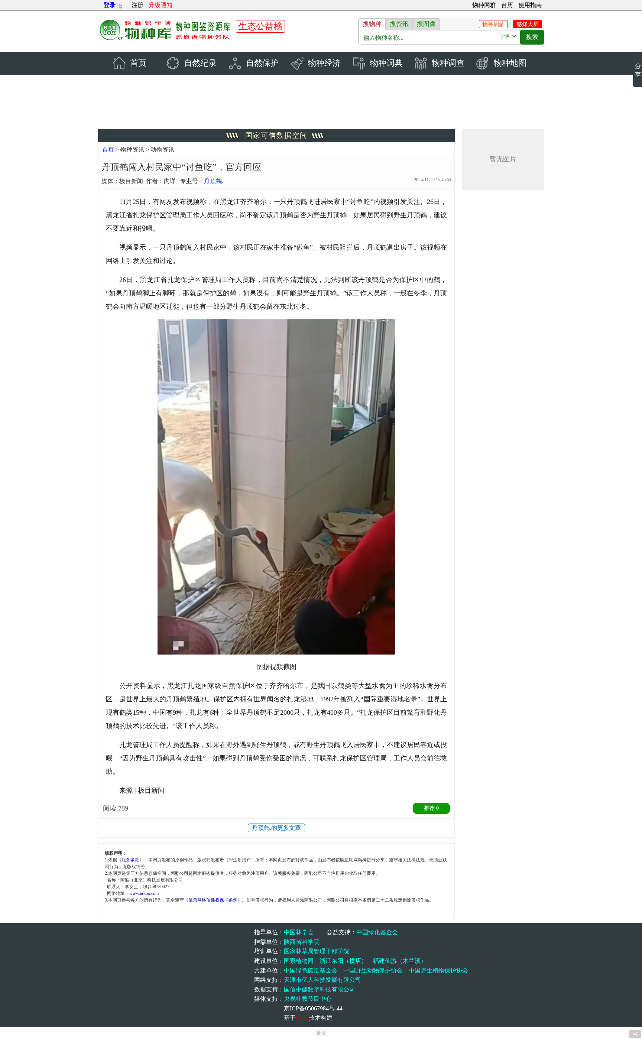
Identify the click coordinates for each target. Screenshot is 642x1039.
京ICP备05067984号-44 (313, 1008)
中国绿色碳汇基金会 (310, 970)
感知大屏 (527, 24)
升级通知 (160, 5)
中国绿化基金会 (377, 932)
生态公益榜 (260, 26)
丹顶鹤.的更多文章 (276, 828)
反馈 (321, 1033)
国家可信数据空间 (276, 135)
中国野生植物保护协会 (438, 970)
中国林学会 (299, 932)
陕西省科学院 (302, 942)
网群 (484, 5)
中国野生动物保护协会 (373, 970)
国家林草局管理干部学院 (316, 951)
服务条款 (130, 860)
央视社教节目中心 (307, 999)
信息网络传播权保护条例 (212, 900)
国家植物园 (299, 961)
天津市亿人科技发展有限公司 (322, 980)
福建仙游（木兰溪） (400, 961)
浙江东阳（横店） (343, 961)
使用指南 (530, 5)
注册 (137, 5)
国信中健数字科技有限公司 (319, 989)
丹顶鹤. (213, 181)
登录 (110, 5)
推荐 (431, 808)
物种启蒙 (493, 24)
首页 (108, 149)
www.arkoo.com (144, 893)
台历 (507, 5)
